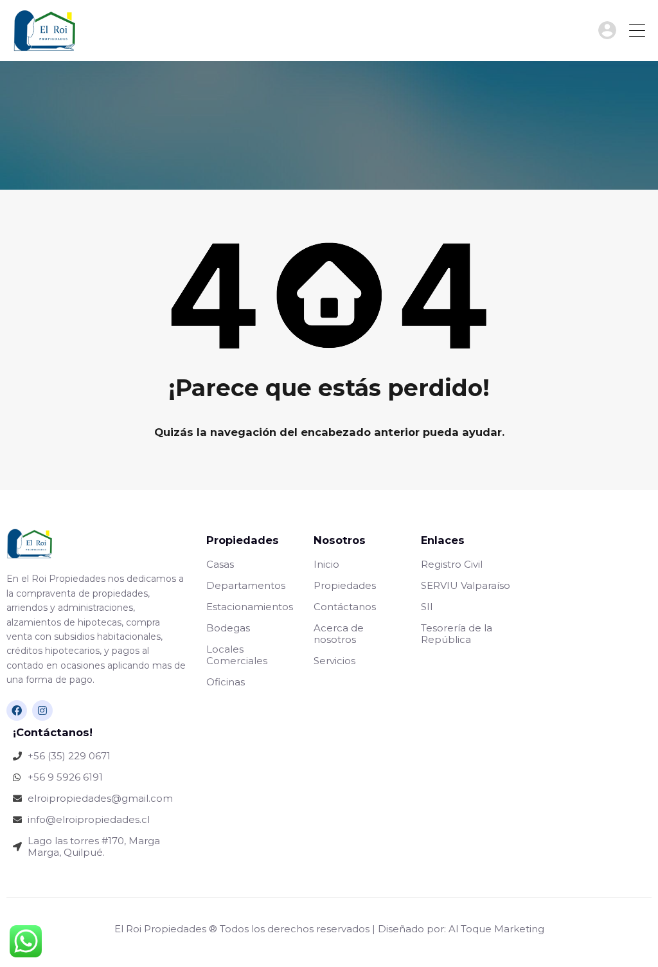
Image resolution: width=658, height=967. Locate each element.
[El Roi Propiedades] (45, 45)
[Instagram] (42, 710)
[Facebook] (16, 710)
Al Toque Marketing (496, 929)
